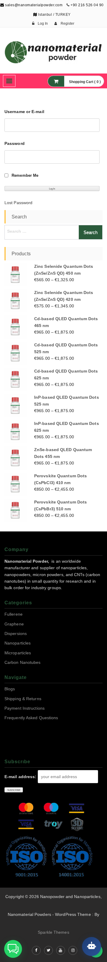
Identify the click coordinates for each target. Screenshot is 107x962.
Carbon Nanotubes (22, 662)
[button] (13, 949)
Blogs (9, 688)
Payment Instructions (24, 708)
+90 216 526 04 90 (87, 5)
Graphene (14, 624)
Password (14, 143)
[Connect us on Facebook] (36, 950)
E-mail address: (20, 776)
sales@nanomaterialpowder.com (33, 5)
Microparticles (17, 652)
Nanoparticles (17, 643)
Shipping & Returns (22, 698)
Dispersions (15, 633)
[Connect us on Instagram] (72, 950)
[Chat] (91, 946)
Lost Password (18, 203)
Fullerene (13, 614)
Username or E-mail (24, 111)
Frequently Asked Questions (31, 717)
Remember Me (25, 175)
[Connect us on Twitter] (48, 950)
